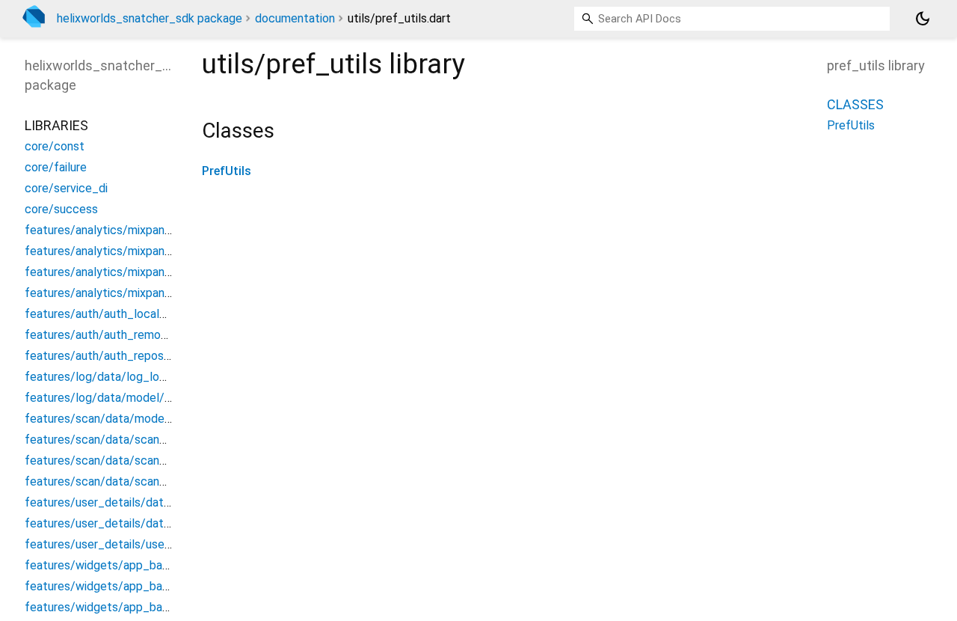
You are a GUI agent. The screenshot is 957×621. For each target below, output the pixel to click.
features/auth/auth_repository (106, 356)
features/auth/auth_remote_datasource (132, 335)
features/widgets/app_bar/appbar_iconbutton (148, 565)
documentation (295, 18)
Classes (855, 104)
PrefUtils (226, 171)
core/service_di (66, 188)
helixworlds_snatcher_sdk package (149, 18)
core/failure (56, 167)
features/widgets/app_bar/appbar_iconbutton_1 (155, 586)
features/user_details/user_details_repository (148, 544)
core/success (61, 209)
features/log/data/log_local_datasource (133, 377)
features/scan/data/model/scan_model (131, 419)
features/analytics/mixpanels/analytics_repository (159, 293)
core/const (54, 146)
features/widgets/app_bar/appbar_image (135, 607)
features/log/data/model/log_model (123, 398)
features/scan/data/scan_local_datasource (141, 439)
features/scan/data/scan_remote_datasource (148, 460)
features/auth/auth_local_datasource (125, 314)
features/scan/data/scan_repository (122, 481)
